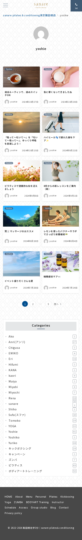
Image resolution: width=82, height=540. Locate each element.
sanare (42, 404)
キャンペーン (42, 454)
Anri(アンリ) (42, 342)
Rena (42, 398)
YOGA (42, 426)
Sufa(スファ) (42, 415)
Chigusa (42, 348)
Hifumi (42, 364)
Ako (42, 336)
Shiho (42, 409)
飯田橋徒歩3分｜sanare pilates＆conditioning (48, 527)
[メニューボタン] (5, 6)
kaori (42, 375)
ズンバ (42, 460)
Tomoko (42, 420)
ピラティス (42, 465)
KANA (42, 370)
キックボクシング (42, 448)
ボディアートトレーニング (42, 471)
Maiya (42, 381)
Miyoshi (42, 392)
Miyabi (42, 387)
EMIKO (42, 353)
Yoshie (42, 431)
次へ (56, 304)
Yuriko (42, 443)
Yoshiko (42, 437)
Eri (42, 359)
